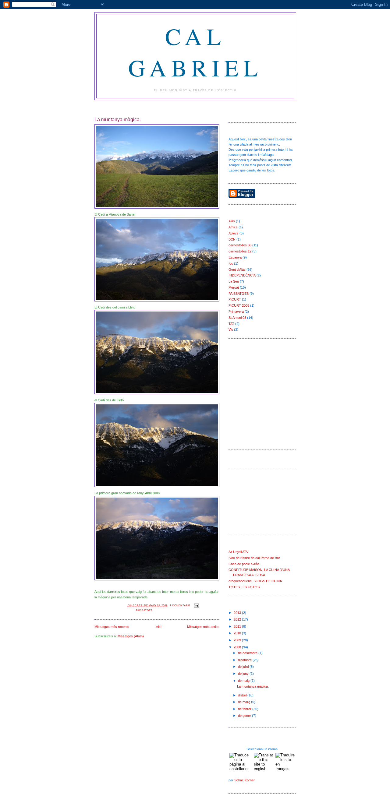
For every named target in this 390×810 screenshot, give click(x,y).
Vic (231, 329)
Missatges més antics (203, 627)
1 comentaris (180, 605)
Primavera (236, 311)
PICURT (235, 299)
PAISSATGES (144, 610)
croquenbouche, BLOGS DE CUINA (255, 581)
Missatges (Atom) (131, 636)
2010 (238, 633)
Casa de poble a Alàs (244, 564)
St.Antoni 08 (237, 317)
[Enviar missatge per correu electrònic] (195, 605)
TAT (231, 324)
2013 (238, 613)
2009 (238, 640)
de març (244, 702)
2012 (238, 619)
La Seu (234, 281)
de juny (244, 673)
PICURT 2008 (239, 305)
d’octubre (245, 660)
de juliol (244, 666)
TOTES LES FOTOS (244, 587)
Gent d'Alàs (237, 269)
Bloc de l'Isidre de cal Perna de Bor (254, 558)
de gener (245, 715)
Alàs (232, 221)
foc (231, 263)
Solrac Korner (244, 780)
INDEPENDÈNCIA (242, 275)
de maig (244, 680)
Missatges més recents (111, 627)
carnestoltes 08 (240, 245)
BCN (232, 239)
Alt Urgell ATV (238, 552)
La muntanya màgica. (117, 119)
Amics (233, 227)
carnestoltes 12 (240, 251)
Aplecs (234, 233)
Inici (158, 627)
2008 (238, 647)
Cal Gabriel (195, 51)
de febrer (245, 709)
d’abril (242, 695)
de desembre (248, 653)
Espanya (235, 257)
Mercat (234, 287)
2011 (238, 626)
